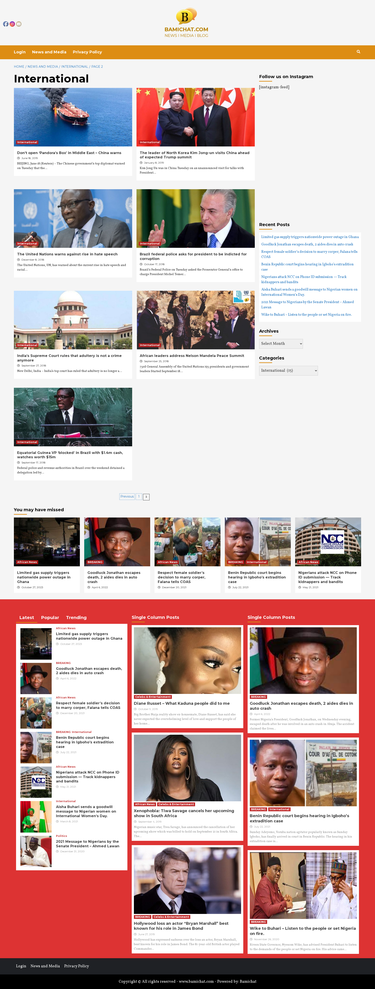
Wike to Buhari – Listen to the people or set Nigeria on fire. (306, 314)
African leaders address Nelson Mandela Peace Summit (192, 356)
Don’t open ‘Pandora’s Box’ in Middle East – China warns (69, 153)
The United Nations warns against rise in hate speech (67, 254)
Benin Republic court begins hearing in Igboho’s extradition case (307, 267)
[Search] (358, 52)
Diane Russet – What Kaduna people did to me (182, 703)
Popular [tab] (50, 617)
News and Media (49, 52)
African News (27, 562)
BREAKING (95, 562)
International (27, 142)
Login (20, 52)
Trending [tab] (76, 617)
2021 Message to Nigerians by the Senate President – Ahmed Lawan (307, 305)
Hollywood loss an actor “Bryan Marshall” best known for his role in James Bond (181, 926)
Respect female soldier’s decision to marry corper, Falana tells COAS (309, 255)
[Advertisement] (295, 138)
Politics (61, 836)
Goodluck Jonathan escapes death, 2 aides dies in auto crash (307, 244)
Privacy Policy (87, 52)
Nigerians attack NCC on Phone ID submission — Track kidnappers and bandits (304, 280)
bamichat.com (186, 29)
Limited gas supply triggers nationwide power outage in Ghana (310, 237)
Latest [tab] (26, 617)
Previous (127, 496)
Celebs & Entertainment (153, 696)
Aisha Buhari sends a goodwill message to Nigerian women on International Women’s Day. (309, 292)
